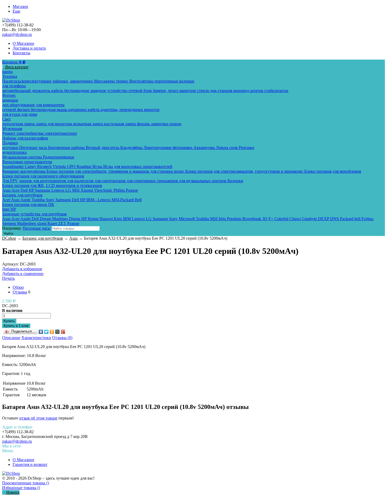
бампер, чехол (166, 90)
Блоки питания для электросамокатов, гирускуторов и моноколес (244, 171)
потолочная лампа (19, 124)
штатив (257, 90)
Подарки (10, 143)
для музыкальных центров (203, 180)
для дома (29, 114)
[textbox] (76, 228)
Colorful (281, 218)
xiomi (42, 223)
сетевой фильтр (16, 109)
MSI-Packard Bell (127, 199)
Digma (75, 218)
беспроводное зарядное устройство (96, 90)
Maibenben (27, 223)
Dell (25, 190)
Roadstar (84, 166)
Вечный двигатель (103, 147)
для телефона (14, 86)
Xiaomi (87, 190)
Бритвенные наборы (67, 147)
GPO (72, 166)
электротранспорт (61, 133)
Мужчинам (12, 128)
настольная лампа (120, 124)
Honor (94, 218)
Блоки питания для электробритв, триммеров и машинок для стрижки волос (116, 171)
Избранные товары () (21, 487)
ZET (62, 223)
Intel (6, 209)
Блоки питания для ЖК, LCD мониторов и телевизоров (52, 185)
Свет (6, 119)
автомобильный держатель (26, 90)
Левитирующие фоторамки (168, 147)
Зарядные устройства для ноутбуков (34, 214)
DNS (335, 218)
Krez (118, 218)
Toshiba (39, 199)
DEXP (324, 218)
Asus (6, 190)
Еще (16, 11)
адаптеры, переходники (122, 109)
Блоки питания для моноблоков (332, 171)
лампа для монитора (54, 124)
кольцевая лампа (88, 124)
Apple (26, 199)
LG (68, 190)
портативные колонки (174, 81)
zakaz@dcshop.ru (17, 34)
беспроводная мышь (49, 109)
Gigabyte (310, 218)
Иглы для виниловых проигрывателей (137, 166)
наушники (78, 109)
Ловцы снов (227, 147)
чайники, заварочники (73, 81)
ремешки (10, 100)
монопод (241, 90)
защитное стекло (194, 90)
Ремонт (9, 133)
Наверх (12, 492)
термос (122, 81)
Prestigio (234, 218)
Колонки (235, 180)
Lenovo (58, 190)
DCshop (9, 238)
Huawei (107, 218)
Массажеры (105, 81)
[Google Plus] (63, 331)
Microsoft (187, 218)
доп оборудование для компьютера (33, 105)
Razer (52, 223)
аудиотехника (14, 152)
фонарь (144, 124)
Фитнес (9, 95)
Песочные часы (33, 147)
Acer (16, 190)
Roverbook (252, 218)
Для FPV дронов (17, 180)
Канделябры (131, 147)
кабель (57, 90)
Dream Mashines (54, 218)
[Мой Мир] (57, 331)
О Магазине (23, 43)
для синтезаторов (111, 180)
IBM (127, 218)
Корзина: (14, 62)
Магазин (20, 6)
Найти (8, 233)
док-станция (221, 90)
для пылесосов (81, 180)
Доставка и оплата (29, 48)
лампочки (160, 124)
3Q (265, 218)
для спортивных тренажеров (153, 180)
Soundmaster (13, 166)
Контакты (21, 53)
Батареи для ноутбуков (22, 195)
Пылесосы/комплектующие (27, 81)
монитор (152, 109)
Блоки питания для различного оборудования (43, 176)
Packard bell (350, 218)
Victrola (60, 166)
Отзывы (20, 292)
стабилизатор (276, 90)
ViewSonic (103, 190)
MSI (76, 190)
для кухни (11, 114)
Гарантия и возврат (30, 464)
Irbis (223, 218)
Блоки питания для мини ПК (28, 204)
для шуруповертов (50, 180)
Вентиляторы (142, 81)
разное (175, 124)
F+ (271, 218)
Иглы (97, 166)
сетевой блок (140, 90)
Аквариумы (205, 147)
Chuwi (295, 218)
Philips (119, 190)
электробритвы (30, 133)
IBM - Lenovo (99, 199)
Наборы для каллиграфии (25, 138)
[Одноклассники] (52, 331)
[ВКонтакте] (41, 331)
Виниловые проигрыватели (27, 162)
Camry (31, 166)
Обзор (18, 287)
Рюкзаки (246, 147)
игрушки (10, 147)
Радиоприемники (58, 157)
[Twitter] (46, 331)
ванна (7, 71)
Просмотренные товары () (25, 483)
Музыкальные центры (22, 157)
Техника (9, 76)
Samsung (43, 190)
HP (32, 190)
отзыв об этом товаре (38, 418)
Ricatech (45, 166)
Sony (51, 199)
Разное (132, 190)
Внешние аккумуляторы (24, 171)
